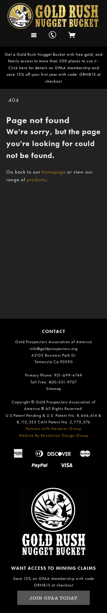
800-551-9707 (63, 382)
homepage (54, 172)
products (36, 180)
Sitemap (53, 388)
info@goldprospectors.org (54, 348)
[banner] (53, 14)
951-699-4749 (68, 375)
